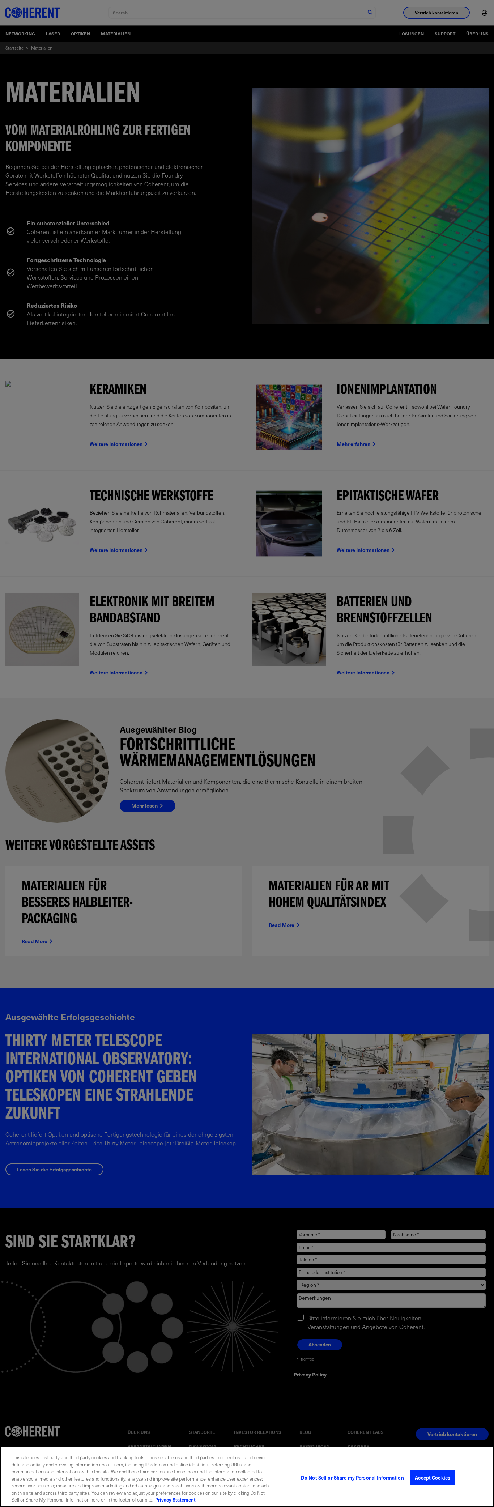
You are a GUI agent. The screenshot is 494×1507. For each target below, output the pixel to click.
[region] (247, 1477)
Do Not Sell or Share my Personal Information (352, 1477)
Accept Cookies (432, 1477)
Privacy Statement (175, 1499)
